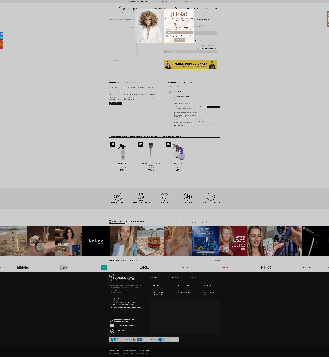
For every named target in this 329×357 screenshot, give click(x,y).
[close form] (194, 9)
